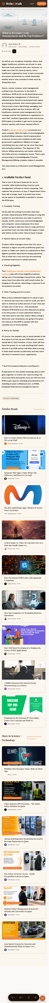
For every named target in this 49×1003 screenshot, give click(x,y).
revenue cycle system (18, 130)
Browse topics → (39, 409)
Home (3, 9)
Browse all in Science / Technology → (34, 738)
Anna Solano (13, 44)
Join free (42, 4)
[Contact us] (42, 998)
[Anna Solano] (4, 45)
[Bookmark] (29, 997)
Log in (32, 4)
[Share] (35, 997)
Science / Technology (13, 9)
